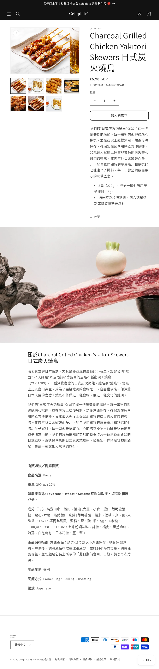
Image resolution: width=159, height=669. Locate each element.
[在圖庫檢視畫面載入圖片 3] (54, 86)
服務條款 (87, 659)
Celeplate (24, 659)
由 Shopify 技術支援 (40, 659)
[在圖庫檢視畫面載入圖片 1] (18, 86)
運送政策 (101, 659)
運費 (121, 85)
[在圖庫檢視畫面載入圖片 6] (36, 104)
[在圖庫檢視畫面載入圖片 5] (18, 104)
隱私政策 (74, 659)
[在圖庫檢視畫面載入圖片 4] (72, 86)
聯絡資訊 (115, 659)
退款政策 (60, 659)
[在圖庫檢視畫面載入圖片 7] (54, 104)
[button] (8, 13)
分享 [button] (97, 216)
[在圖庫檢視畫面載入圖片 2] (36, 86)
